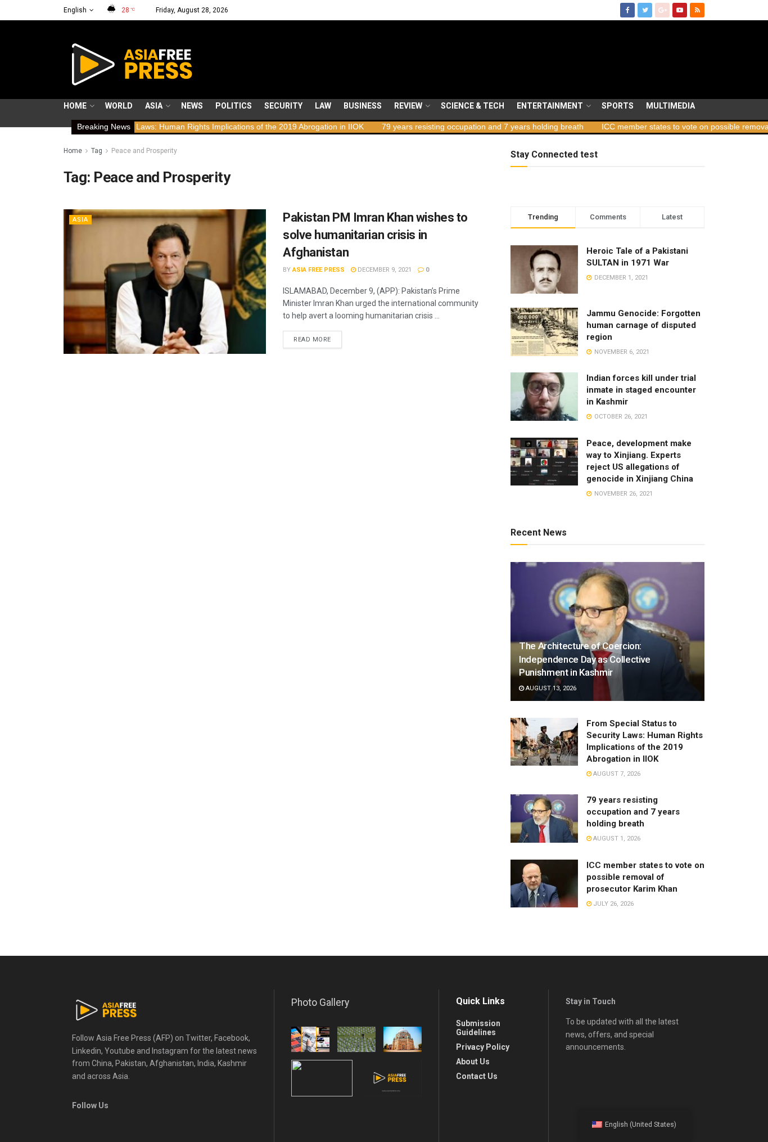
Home (75, 105)
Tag (96, 151)
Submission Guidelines (478, 1028)
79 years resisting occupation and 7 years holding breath (436, 126)
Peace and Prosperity (144, 151)
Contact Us (477, 1076)
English (75, 10)
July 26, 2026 (612, 903)
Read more (312, 339)
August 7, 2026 (615, 773)
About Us (473, 1061)
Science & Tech (472, 105)
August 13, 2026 (550, 688)
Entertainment (550, 105)
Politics (233, 105)
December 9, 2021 (384, 269)
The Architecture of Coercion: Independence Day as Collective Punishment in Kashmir (584, 659)
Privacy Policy (482, 1046)
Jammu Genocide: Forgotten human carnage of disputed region (643, 325)
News (192, 105)
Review (408, 105)
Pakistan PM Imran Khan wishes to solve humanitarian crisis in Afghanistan (375, 234)
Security (283, 105)
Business (363, 105)
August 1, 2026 (615, 838)
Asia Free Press (318, 269)
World (119, 105)
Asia (153, 105)
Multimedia (670, 105)
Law (323, 105)
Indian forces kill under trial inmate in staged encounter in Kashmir (641, 390)
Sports (618, 105)
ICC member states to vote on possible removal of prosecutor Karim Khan (645, 877)
